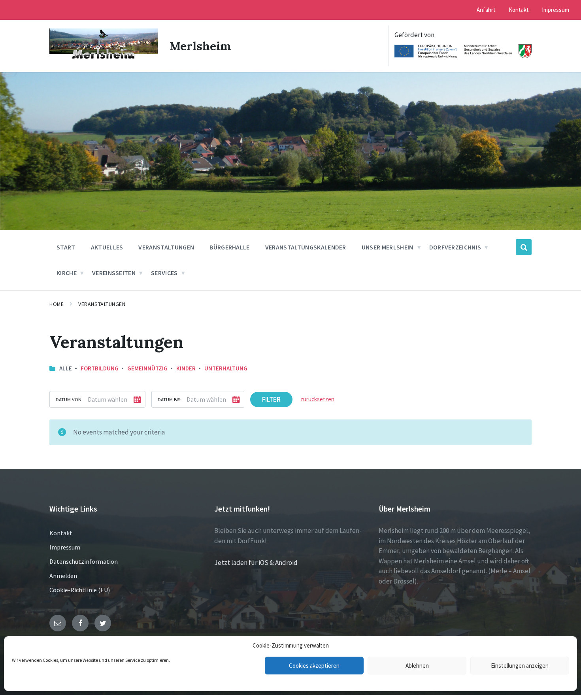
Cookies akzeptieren (314, 665)
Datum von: (69, 399)
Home (56, 304)
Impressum (64, 547)
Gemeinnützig (147, 368)
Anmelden (63, 576)
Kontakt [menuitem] (519, 9)
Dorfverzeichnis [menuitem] (455, 247)
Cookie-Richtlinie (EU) (79, 590)
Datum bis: (169, 399)
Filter (271, 399)
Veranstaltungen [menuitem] (166, 247)
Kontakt (60, 533)
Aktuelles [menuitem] (107, 247)
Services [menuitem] (164, 273)
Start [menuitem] (66, 247)
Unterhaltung (225, 368)
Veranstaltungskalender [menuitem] (305, 247)
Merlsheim (200, 45)
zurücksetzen (317, 399)
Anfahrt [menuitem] (486, 9)
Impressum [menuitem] (555, 9)
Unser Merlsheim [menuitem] (388, 247)
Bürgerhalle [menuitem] (229, 247)
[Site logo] (103, 59)
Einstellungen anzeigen (520, 665)
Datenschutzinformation (83, 561)
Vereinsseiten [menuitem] (114, 273)
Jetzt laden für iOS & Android (256, 562)
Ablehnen (417, 665)
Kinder (186, 368)
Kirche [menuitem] (67, 273)
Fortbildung (100, 368)
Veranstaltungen (101, 304)
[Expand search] (524, 247)
